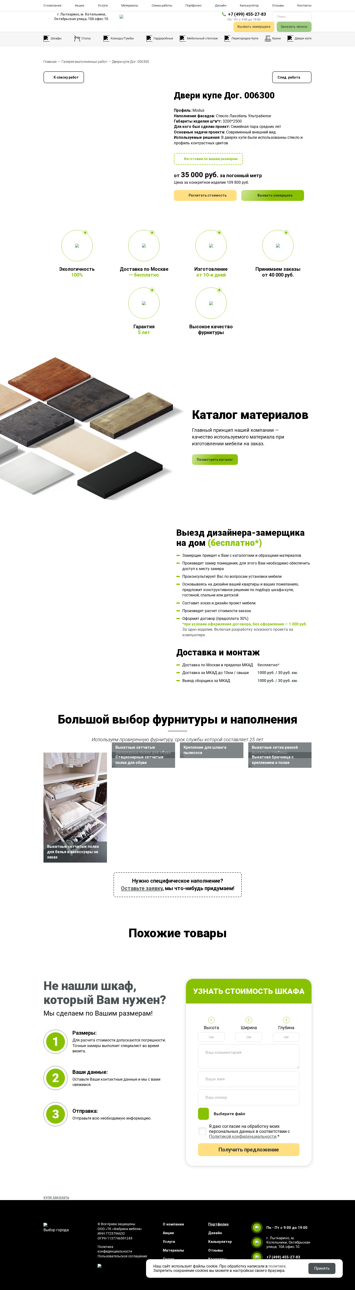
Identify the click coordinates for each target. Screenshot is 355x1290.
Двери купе (303, 38)
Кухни (276, 38)
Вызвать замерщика (253, 27)
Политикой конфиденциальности (242, 1136)
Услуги (103, 5)
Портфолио (193, 5)
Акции (79, 5)
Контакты (304, 5)
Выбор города (56, 1230)
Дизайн (221, 5)
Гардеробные (163, 38)
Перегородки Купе (245, 38)
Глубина (286, 1027)
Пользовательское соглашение (122, 1256)
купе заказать (56, 1197)
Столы (86, 38)
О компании (52, 5)
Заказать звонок (294, 27)
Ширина (249, 1027)
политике (277, 1266)
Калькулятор (249, 5)
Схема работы (162, 5)
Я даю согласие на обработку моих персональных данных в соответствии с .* (249, 1131)
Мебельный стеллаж (202, 38)
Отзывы (278, 5)
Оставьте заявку (142, 888)
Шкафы (56, 38)
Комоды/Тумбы (122, 38)
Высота (211, 1027)
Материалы (129, 5)
